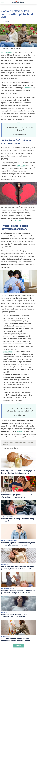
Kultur (3, 7)
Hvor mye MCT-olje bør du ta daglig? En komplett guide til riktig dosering (18, 472)
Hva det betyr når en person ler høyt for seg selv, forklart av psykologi (18, 544)
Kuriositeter (5, 636)
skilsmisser (21, 165)
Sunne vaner (5, 469)
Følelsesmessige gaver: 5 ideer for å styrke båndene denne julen (16, 496)
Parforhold (5, 564)
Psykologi (4, 612)
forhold (18, 221)
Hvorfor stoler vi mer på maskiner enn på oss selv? (18, 520)
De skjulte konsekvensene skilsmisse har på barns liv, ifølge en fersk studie (18, 592)
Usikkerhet (7, 351)
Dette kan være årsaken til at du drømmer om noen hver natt (14, 616)
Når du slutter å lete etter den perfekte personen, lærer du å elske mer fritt (17, 568)
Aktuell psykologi (7, 517)
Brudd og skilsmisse (7, 588)
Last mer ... (18, 646)
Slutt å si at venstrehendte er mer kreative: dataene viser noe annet (15, 640)
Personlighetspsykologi (9, 540)
